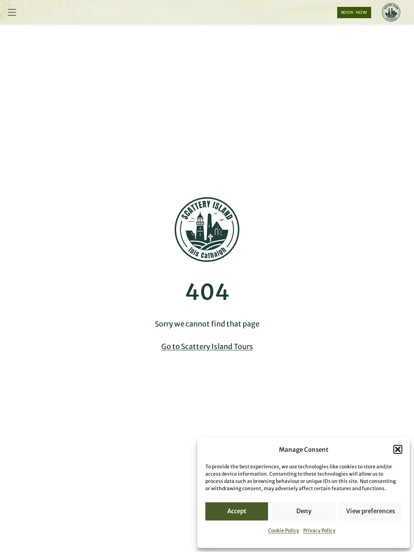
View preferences (370, 511)
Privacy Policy (319, 530)
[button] (398, 449)
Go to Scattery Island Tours (207, 346)
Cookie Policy (283, 530)
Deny (303, 511)
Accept (236, 511)
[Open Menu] (12, 12)
